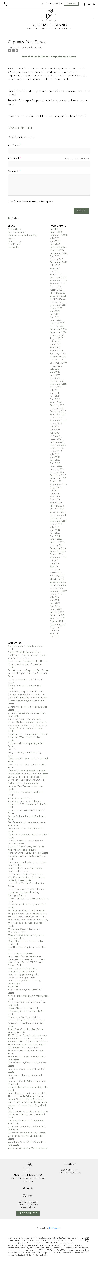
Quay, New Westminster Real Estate (26, 1020)
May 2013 (55, 567)
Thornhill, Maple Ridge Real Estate (25, 1096)
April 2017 (55, 436)
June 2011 (54, 631)
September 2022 (58, 284)
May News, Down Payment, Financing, (28, 920)
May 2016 (55, 460)
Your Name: (14, 145)
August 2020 (56, 338)
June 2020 (55, 345)
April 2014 (55, 536)
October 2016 (56, 448)
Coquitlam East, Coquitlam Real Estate (28, 734)
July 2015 (54, 491)
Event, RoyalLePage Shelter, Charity (26, 780)
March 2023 (56, 275)
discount (12, 756)
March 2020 (56, 351)
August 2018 (56, 387)
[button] (84, 4)
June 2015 (55, 494)
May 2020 (55, 348)
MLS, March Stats (17, 932)
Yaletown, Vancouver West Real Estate (27, 1148)
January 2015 (57, 509)
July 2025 (55, 238)
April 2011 (54, 637)
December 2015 (58, 475)
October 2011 (56, 621)
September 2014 (58, 521)
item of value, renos (18, 871)
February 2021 (57, 323)
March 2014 (56, 539)
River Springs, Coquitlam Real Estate (26, 1039)
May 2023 (55, 269)
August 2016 (56, 451)
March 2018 (56, 402)
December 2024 (58, 247)
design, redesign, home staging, (25, 753)
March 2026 (56, 232)
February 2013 (57, 576)
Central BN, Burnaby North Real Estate (27, 698)
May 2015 (55, 497)
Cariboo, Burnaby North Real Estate (26, 695)
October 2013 (56, 554)
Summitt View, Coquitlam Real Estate (27, 1093)
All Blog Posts (14, 229)
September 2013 (58, 558)
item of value (14, 865)
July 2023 (55, 265)
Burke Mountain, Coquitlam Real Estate (28, 670)
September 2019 (58, 363)
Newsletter (13, 247)
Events (11, 238)
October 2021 (56, 302)
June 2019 (55, 372)
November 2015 (58, 478)
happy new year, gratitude (22, 850)
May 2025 (55, 244)
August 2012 (56, 594)
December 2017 (58, 411)
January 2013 (57, 579)
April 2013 (55, 570)
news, (11, 950)
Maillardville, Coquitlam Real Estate (26, 911)
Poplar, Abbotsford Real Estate (23, 1008)
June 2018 (55, 393)
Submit (81, 211)
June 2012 (55, 600)
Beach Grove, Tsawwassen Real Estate (28, 661)
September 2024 (58, 253)
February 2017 (57, 442)
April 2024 (55, 256)
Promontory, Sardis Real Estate (23, 1017)
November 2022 (58, 281)
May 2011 (54, 634)
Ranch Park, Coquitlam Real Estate (25, 1029)
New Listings (14, 244)
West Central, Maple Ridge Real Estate (28, 1112)
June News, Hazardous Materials (25, 874)
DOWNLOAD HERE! (20, 128)
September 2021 (58, 305)
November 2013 (58, 552)
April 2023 (55, 272)
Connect (71, 4)
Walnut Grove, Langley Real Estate (26, 1099)
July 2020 (55, 342)
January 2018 (57, 409)
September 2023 (58, 262)
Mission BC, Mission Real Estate (24, 929)
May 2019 (55, 375)
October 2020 (57, 336)
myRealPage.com (54, 1228)
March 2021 (56, 320)
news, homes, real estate (21, 953)
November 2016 (58, 445)
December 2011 (57, 615)
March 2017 (56, 439)
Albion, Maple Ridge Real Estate (24, 652)
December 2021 (58, 296)
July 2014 (54, 527)
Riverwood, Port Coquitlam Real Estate (27, 1042)
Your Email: (14, 158)
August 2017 (56, 424)
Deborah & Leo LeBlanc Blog (22, 235)
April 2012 (55, 606)
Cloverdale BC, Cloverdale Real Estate (27, 725)
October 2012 (56, 588)
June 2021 (55, 311)
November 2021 (58, 299)
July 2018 (54, 390)
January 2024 (57, 259)
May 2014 (55, 533)
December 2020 (58, 329)
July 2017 (54, 427)
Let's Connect (28, 1213)
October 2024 (57, 250)
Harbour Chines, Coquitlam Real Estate (28, 853)
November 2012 (58, 585)
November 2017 (58, 415)
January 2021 (57, 326)
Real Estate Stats (16, 1032)
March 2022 (56, 290)
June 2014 (55, 530)
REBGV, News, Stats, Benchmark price (27, 1035)
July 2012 (54, 597)
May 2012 (55, 603)
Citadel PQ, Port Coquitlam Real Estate (27, 722)
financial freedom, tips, (20, 798)
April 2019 (55, 378)
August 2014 (56, 524)
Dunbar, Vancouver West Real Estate (27, 771)
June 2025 (55, 241)
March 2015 (56, 503)
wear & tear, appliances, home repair (27, 1102)
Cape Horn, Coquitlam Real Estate (25, 692)
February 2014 (57, 542)
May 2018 (55, 396)
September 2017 (58, 421)
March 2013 (56, 573)
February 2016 (57, 469)
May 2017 (55, 433)
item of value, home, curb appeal (25, 868)
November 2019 (58, 357)
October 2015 (57, 481)
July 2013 (54, 561)
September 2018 (58, 384)
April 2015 (55, 500)
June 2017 (55, 430)
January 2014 (57, 545)
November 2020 (58, 332)
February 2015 (57, 506)
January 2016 (57, 472)
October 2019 (56, 360)
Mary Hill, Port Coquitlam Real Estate (27, 917)
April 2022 (55, 287)
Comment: (13, 171)
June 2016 (55, 457)
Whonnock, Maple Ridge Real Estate (26, 1133)
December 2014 (58, 512)
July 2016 (54, 454)
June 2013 (55, 564)
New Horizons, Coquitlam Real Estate (27, 947)
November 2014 (58, 515)
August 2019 (56, 366)
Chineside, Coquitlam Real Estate (25, 719)
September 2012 (58, 591)
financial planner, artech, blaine (24, 801)
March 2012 (56, 609)
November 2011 (57, 618)
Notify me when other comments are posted (31, 201)
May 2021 (55, 314)
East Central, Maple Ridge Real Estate (27, 777)
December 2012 (58, 582)
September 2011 (58, 625)
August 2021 (56, 308)
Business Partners (17, 232)
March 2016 (56, 466)
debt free (12, 749)
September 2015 (58, 485)
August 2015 (56, 488)
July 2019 (54, 369)
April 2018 (55, 399)
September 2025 (59, 235)
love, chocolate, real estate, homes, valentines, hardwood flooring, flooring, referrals (26, 892)
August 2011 (56, 628)
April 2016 (55, 463)
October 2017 (56, 418)
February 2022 (57, 293)
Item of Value (15, 241)
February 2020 (57, 354)
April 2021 (55, 317)
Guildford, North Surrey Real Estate (26, 847)
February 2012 (57, 612)
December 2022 (58, 278)
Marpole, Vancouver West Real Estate (27, 914)
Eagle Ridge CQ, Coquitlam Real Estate (28, 774)
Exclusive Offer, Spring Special (23, 783)
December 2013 (58, 548)
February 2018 (57, 405)
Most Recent (56, 229)
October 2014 (56, 518)
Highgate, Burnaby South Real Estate (27, 862)
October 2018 (56, 381)
